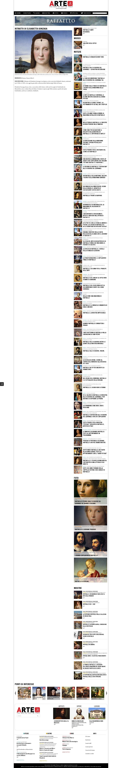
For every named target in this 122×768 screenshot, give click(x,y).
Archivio (87, 13)
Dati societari (47, 765)
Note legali (53, 765)
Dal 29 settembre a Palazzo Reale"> (26, 752)
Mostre (47, 13)
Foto (56, 13)
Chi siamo (87, 736)
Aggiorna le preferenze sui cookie (70, 765)
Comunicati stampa (90, 750)
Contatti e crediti (89, 753)
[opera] (24, 693)
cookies (61, 765)
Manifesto (87, 739)
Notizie (28, 13)
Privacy (57, 765)
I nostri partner (89, 746)
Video (65, 13)
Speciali (75, 13)
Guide (37, 13)
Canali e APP (88, 743)
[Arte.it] (61, 3)
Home (18, 13)
